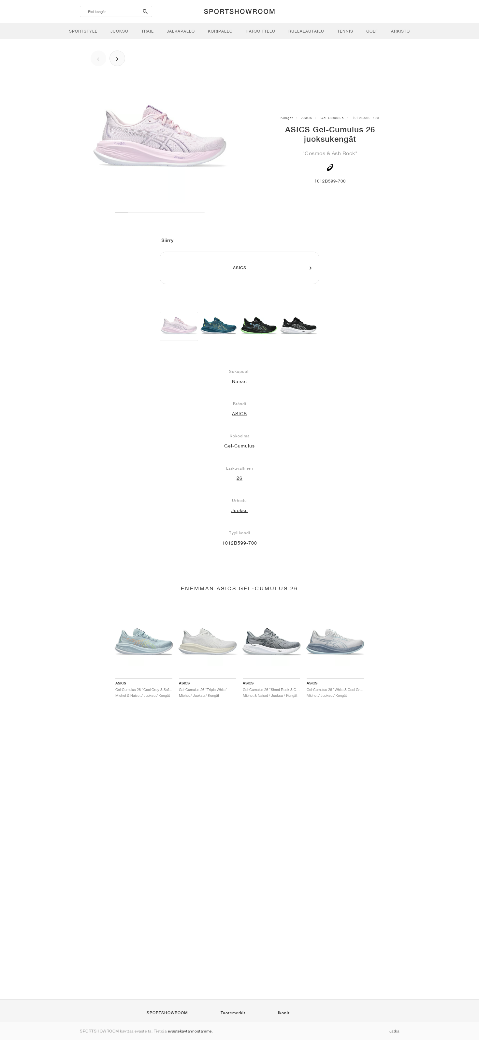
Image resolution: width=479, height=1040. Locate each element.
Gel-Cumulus (332, 118)
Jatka (394, 1031)
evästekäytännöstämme (190, 1031)
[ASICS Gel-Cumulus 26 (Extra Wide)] (218, 326)
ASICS (306, 118)
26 (239, 478)
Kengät (287, 118)
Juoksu (239, 510)
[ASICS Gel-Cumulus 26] (179, 326)
